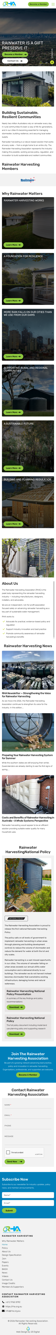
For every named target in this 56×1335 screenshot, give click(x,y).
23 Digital (35, 1332)
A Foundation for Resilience (23, 256)
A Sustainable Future (19, 423)
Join (4, 1258)
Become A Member (28, 1075)
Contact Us (13, 61)
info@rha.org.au (12, 1311)
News (4, 1272)
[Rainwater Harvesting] (9, 4)
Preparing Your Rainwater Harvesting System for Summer (27, 757)
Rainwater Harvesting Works (24, 200)
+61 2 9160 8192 (12, 1302)
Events (5, 1265)
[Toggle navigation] (53, 4)
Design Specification (11, 1255)
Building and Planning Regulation (27, 479)
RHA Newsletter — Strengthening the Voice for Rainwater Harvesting (26, 695)
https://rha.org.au (13, 1306)
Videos (5, 1276)
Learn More (11, 245)
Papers (5, 1262)
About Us (6, 1251)
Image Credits (8, 1283)
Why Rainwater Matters (13, 1241)
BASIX (5, 1269)
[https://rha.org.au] (28, 1328)
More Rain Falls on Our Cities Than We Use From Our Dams (28, 313)
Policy (5, 1248)
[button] (41, 62)
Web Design (21, 1332)
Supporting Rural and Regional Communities (26, 369)
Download (14, 1007)
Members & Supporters (13, 1287)
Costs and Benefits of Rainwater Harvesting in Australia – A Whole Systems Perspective (28, 819)
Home (5, 1244)
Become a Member (38, 4)
